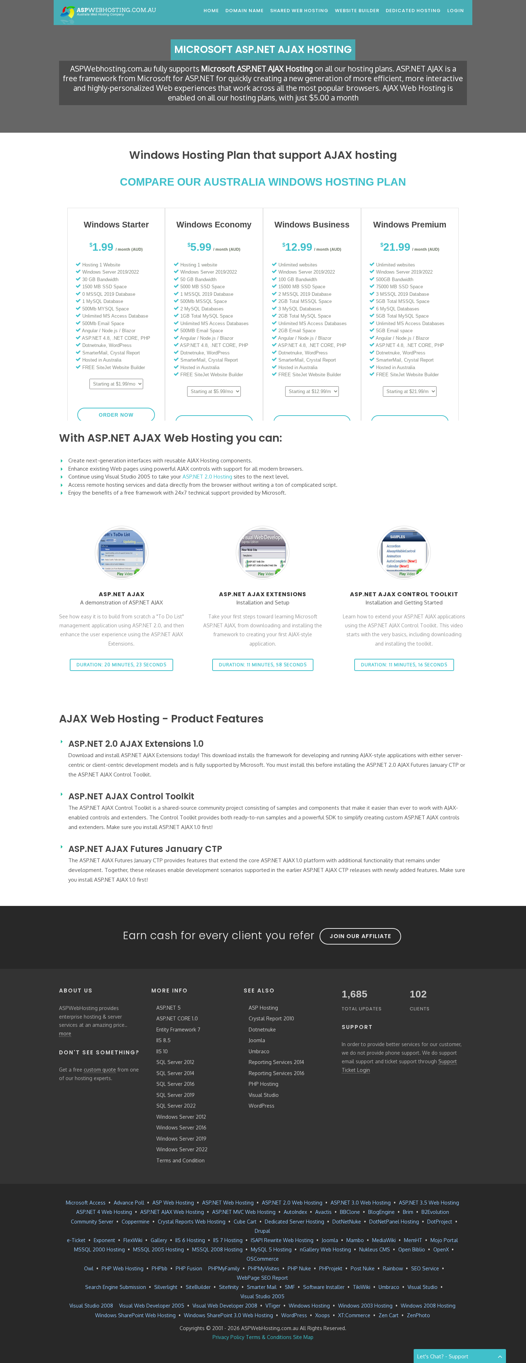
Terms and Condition (180, 1160)
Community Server (92, 1222)
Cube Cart (245, 1222)
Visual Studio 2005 (262, 1296)
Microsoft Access (86, 1203)
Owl (88, 1268)
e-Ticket (76, 1240)
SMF (290, 1287)
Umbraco (259, 1051)
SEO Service (425, 1268)
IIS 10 (162, 1051)
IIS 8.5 (163, 1040)
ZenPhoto (418, 1315)
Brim (408, 1212)
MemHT (413, 1240)
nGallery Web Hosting (325, 1249)
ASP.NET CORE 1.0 (177, 1018)
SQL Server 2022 (176, 1106)
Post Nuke (363, 1268)
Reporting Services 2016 (277, 1073)
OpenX (441, 1249)
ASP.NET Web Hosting (228, 1203)
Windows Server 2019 (181, 1139)
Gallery (159, 1240)
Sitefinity (229, 1287)
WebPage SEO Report (262, 1278)
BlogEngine (381, 1212)
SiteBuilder (198, 1287)
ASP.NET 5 (168, 1008)
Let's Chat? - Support (442, 1356)
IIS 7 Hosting (228, 1240)
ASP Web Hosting (173, 1203)
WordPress (261, 1106)
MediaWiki (384, 1240)
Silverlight (165, 1287)
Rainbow (393, 1268)
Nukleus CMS (374, 1249)
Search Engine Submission (115, 1287)
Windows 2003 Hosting (365, 1306)
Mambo (355, 1240)
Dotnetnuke (262, 1029)
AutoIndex (295, 1212)
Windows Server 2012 (181, 1117)
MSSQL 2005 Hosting (158, 1249)
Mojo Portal (444, 1240)
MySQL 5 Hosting (271, 1249)
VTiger (273, 1306)
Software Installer (324, 1287)
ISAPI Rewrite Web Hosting (282, 1240)
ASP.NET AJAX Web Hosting (172, 1212)
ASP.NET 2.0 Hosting (207, 476)
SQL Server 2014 (175, 1073)
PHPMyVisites (263, 1268)
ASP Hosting (263, 1008)
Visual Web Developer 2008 (225, 1306)
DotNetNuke (346, 1222)
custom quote (100, 1070)
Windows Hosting (309, 1306)
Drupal (262, 1231)
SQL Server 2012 (175, 1062)
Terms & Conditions (269, 1337)
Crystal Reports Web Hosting (191, 1222)
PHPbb (159, 1268)
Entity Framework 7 (178, 1029)
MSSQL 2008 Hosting (217, 1249)
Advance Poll (129, 1203)
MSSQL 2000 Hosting (99, 1249)
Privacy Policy (228, 1337)
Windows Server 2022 (182, 1149)
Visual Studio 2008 (91, 1306)
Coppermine (136, 1222)
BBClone (350, 1212)
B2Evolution (435, 1212)
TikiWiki (361, 1287)
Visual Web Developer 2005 (151, 1306)
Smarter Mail (262, 1287)
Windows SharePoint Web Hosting (135, 1315)
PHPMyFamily (224, 1268)
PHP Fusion (189, 1268)
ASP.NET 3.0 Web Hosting (361, 1203)
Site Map (303, 1337)
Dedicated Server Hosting (294, 1222)
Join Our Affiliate (360, 936)
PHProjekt (330, 1268)
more (65, 1033)
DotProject (439, 1222)
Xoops (322, 1315)
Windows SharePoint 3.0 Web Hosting (228, 1315)
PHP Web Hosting (122, 1268)
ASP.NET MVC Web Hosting (244, 1212)
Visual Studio (264, 1095)
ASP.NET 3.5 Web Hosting (429, 1203)
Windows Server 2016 (181, 1127)
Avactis (323, 1212)
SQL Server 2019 (175, 1095)
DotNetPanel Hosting (394, 1222)
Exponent (104, 1240)
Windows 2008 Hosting (428, 1306)
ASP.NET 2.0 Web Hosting (292, 1203)
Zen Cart (389, 1315)
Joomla (257, 1040)
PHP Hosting (263, 1084)
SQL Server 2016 (175, 1084)
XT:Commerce (354, 1315)
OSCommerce (263, 1259)
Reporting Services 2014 (276, 1062)
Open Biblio (411, 1249)
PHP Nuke (299, 1268)
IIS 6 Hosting (190, 1240)
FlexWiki (132, 1240)
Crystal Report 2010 (271, 1018)
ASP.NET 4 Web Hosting (104, 1212)
